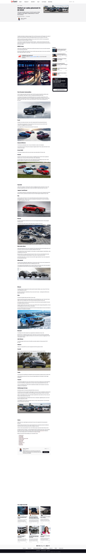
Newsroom (29, 548)
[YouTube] (37, 545)
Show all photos (65, 6)
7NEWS (56, 548)
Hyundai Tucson (21, 442)
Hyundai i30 (21, 444)
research (31, 56)
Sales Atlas (50, 1)
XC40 (36, 431)
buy (38, 56)
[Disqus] (34, 468)
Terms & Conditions (43, 550)
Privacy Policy (38, 550)
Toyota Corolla (21, 439)
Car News (21, 5)
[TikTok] (43, 545)
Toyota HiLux (21, 435)
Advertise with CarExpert (37, 548)
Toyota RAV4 (21, 437)
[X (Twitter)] (45, 545)
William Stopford (23, 18)
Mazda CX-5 (21, 441)
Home (18, 5)
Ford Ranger (21, 436)
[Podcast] (48, 545)
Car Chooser (44, 1)
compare (34, 56)
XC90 (39, 431)
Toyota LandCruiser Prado (23, 438)
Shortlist (32, 1)
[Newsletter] (70, 2)
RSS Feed (48, 550)
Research (26, 1)
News (20, 1)
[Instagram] (41, 545)
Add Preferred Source (61, 89)
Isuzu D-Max (21, 440)
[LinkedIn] (46, 545)
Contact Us (50, 548)
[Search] (72, 2)
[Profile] (74, 2)
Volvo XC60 (42, 430)
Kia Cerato (20, 443)
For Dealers (45, 548)
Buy (38, 1)
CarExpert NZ (61, 548)
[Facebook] (39, 545)
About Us (24, 548)
